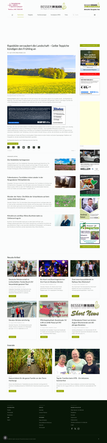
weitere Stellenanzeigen (88, 74)
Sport (8, 420)
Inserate (41, 410)
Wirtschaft (10, 412)
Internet (41, 425)
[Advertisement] (53, 28)
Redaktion (73, 412)
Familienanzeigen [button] (41, 15)
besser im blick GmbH (31, 439)
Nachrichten (10, 407)
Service (41, 407)
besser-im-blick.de (76, 407)
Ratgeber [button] (30, 15)
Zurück (10, 150)
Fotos (66, 15)
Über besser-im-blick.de (77, 410)
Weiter (72, 150)
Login (72, 425)
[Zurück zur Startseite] (53, 6)
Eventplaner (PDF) (55, 15)
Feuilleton (10, 415)
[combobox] (81, 15)
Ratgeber (41, 417)
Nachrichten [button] (20, 15)
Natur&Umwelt (11, 143)
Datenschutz (74, 420)
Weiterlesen (60, 391)
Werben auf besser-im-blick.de (79, 422)
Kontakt (73, 415)
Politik (9, 410)
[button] (94, 15)
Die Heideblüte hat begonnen (18, 160)
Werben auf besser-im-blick (88, 45)
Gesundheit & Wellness (45, 422)
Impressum (74, 417)
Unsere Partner (43, 412)
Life (25, 53)
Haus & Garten (43, 420)
